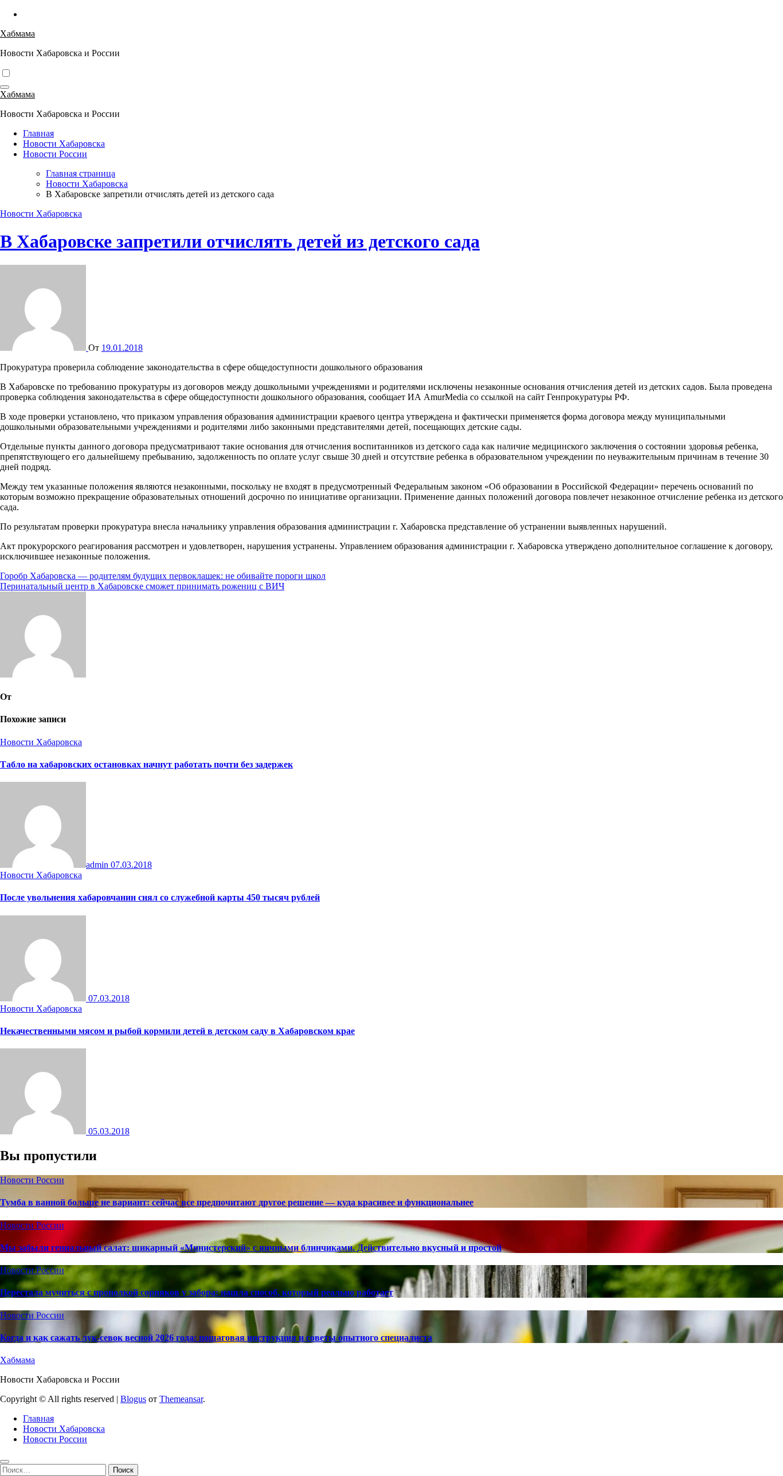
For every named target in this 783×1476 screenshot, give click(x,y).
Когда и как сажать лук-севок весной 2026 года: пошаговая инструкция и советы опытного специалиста (216, 1337)
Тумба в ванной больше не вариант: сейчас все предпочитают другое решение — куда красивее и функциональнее (236, 1202)
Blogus (133, 1399)
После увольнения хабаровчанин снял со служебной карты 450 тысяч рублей (160, 897)
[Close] (4, 1461)
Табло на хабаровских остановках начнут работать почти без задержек (146, 764)
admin (98, 865)
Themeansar (181, 1399)
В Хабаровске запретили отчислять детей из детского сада (240, 241)
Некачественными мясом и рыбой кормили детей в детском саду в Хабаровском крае (177, 1031)
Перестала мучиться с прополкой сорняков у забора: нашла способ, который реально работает (196, 1292)
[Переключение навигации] (4, 87)
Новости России (55, 154)
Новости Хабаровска (64, 143)
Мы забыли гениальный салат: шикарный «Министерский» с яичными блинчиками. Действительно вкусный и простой (251, 1247)
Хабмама (17, 33)
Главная (38, 133)
